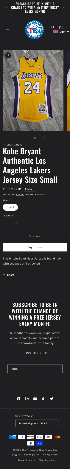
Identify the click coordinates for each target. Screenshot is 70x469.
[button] (7, 30)
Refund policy (31, 455)
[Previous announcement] (7, 8)
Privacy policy (50, 455)
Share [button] (11, 274)
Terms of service (26, 460)
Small (12, 208)
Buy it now (35, 247)
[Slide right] (43, 138)
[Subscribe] (58, 369)
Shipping (20, 194)
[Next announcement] (63, 8)
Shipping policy (47, 460)
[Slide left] (27, 138)
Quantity (8, 215)
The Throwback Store (33, 450)
